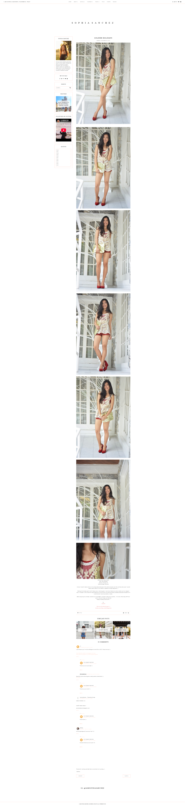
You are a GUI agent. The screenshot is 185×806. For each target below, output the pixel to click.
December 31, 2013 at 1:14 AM (86, 698)
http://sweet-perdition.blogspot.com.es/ (85, 653)
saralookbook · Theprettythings (87, 697)
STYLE (103, 1)
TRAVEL (97, 1)
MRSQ (81, 727)
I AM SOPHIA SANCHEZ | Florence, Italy (17, 1)
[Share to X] (123, 612)
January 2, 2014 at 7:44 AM (89, 717)
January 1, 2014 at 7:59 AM (85, 729)
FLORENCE (89, 1)
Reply (77, 656)
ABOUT (75, 1)
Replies (82, 683)
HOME (70, 1)
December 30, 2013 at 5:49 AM (92, 674)
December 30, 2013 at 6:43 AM (89, 686)
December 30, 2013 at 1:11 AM (86, 647)
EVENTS (108, 1)
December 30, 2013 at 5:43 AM (89, 663)
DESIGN (114, 1)
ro (80, 646)
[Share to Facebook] (125, 612)
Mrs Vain (78, 677)
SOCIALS (82, 1)
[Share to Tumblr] (128, 612)
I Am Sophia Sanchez (88, 662)
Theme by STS (103, 804)
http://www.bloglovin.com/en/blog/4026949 (87, 654)
